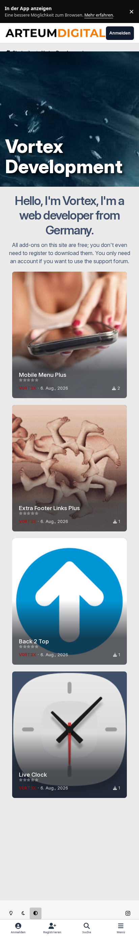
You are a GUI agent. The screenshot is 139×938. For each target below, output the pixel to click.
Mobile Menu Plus (42, 374)
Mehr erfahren (16, 11)
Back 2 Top (34, 641)
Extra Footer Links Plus (49, 508)
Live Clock (33, 774)
